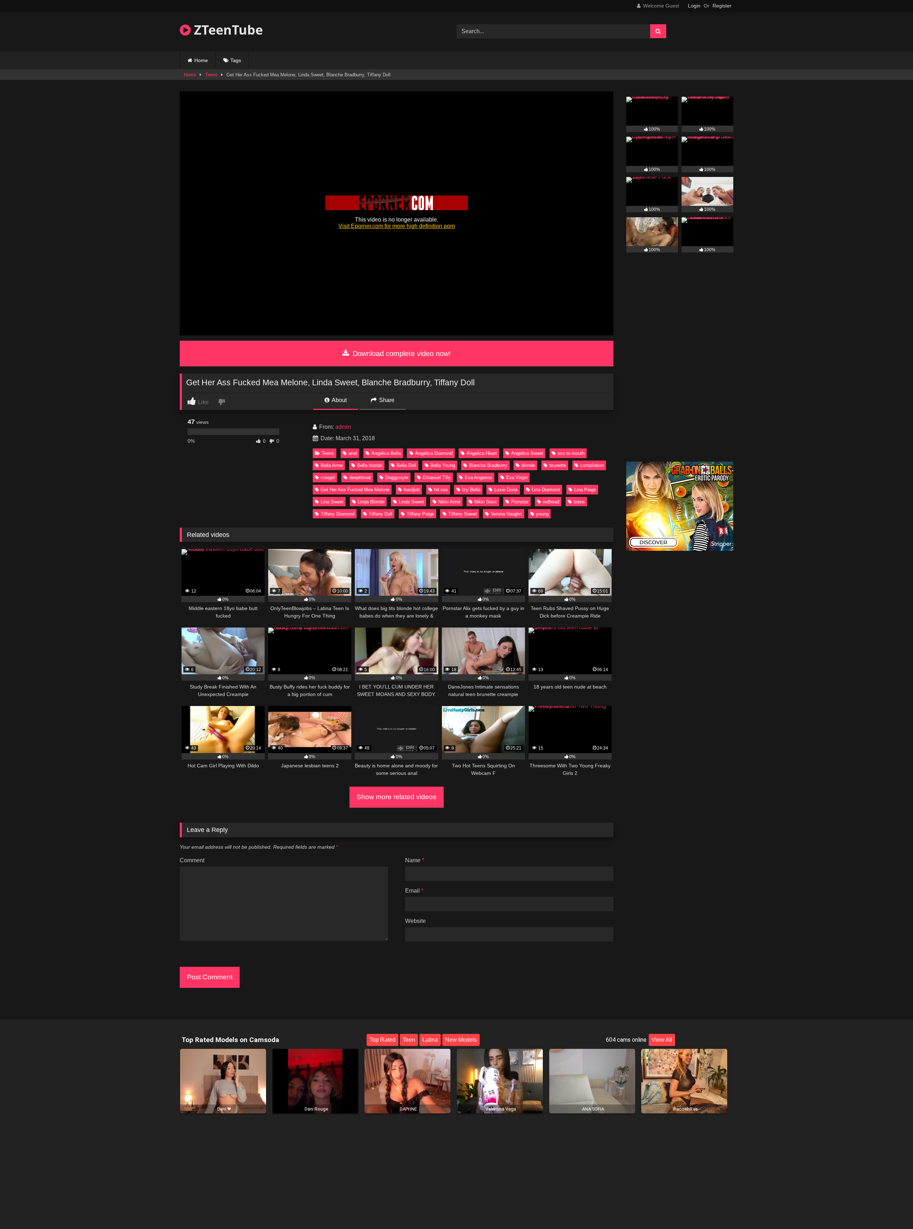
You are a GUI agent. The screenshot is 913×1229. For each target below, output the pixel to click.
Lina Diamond (546, 489)
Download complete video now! (401, 353)
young (542, 514)
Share (386, 400)
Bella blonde (369, 465)
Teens (211, 74)
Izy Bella (471, 489)
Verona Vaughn (506, 514)
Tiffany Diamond (338, 514)
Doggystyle (396, 477)
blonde (528, 465)
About (339, 400)
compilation (592, 465)
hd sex (441, 489)
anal (352, 453)
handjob (412, 489)
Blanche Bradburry (488, 465)
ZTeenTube (227, 30)
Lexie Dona (505, 489)
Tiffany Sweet (462, 514)
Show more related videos (397, 797)
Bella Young (442, 465)
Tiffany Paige (420, 514)
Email (414, 891)
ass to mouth (571, 453)
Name (414, 860)
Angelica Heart (481, 453)
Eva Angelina (478, 477)
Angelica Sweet (527, 453)
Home (201, 60)
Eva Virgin (516, 477)
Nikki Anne (449, 501)
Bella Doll (406, 465)
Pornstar (520, 501)
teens (579, 501)
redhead (551, 501)
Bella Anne (332, 465)
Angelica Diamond (434, 453)
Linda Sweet (411, 501)
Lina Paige (585, 489)
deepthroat (360, 477)
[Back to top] (891, 1208)
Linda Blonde (371, 501)
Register (722, 6)
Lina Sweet (332, 501)
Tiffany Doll (380, 514)
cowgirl (328, 477)
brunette (557, 465)
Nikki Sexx (485, 501)
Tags (235, 60)
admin (343, 427)
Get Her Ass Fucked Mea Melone (355, 489)
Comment (192, 860)
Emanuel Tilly (437, 477)
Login (694, 6)
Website (415, 921)
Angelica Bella (386, 453)
